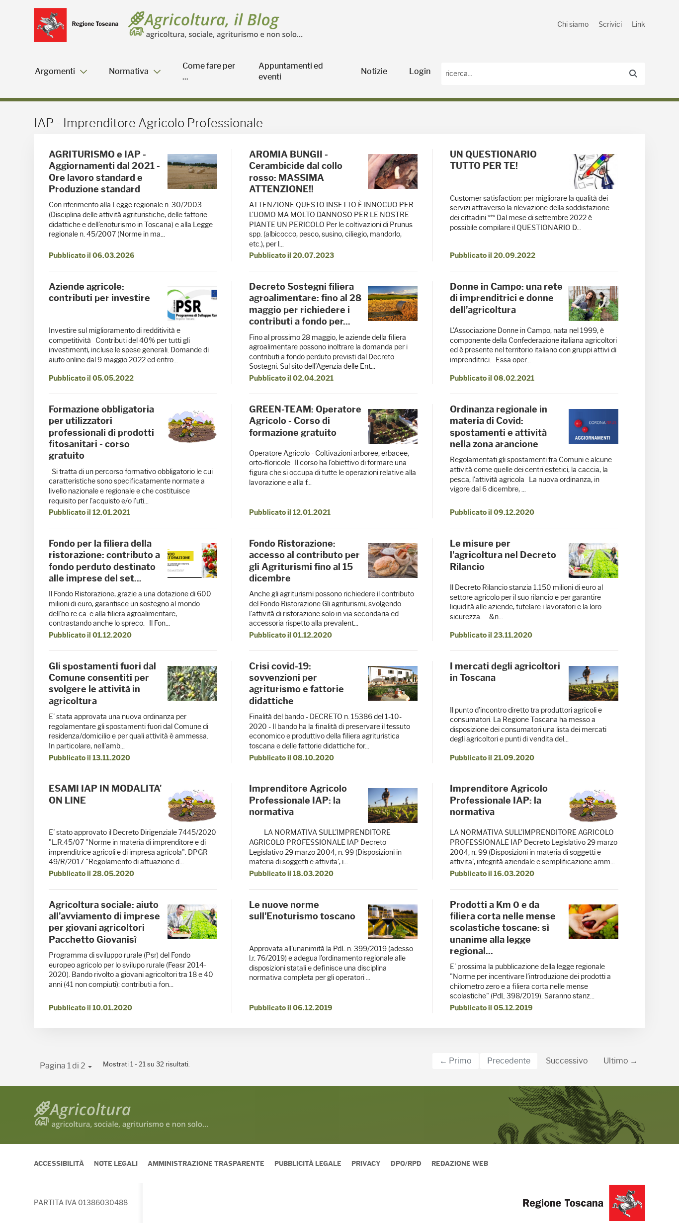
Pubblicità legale (307, 1163)
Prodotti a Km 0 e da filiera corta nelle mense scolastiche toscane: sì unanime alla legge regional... (503, 928)
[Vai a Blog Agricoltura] (215, 25)
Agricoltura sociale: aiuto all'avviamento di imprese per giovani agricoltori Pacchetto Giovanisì (104, 922)
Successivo (567, 1060)
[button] (66, 1066)
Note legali (116, 1163)
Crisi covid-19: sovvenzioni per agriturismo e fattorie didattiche (296, 684)
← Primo (455, 1060)
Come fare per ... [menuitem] (208, 71)
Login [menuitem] (419, 71)
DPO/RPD (406, 1163)
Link (638, 24)
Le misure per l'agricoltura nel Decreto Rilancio (503, 555)
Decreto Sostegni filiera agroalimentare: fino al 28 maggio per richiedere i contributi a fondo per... (305, 304)
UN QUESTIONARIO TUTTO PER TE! (493, 160)
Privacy (366, 1163)
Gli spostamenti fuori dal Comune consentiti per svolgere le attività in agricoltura (102, 684)
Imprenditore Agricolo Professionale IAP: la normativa (298, 800)
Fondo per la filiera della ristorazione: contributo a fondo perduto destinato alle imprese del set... (104, 561)
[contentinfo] (339, 1154)
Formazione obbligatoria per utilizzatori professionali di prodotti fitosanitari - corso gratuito (101, 433)
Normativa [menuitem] (129, 71)
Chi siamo (573, 24)
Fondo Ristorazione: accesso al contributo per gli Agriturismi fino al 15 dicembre (304, 561)
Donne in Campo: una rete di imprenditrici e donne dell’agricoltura (506, 298)
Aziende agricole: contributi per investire (99, 292)
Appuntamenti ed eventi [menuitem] (290, 71)
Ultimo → (620, 1060)
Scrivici (610, 24)
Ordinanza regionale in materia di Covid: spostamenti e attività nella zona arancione (498, 427)
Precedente (508, 1060)
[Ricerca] (633, 74)
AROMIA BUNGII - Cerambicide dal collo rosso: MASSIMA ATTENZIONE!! (295, 172)
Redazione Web (459, 1163)
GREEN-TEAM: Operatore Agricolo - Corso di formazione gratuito (305, 421)
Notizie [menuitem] (374, 71)
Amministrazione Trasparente (206, 1163)
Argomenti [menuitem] (55, 71)
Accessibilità (59, 1163)
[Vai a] (76, 25)
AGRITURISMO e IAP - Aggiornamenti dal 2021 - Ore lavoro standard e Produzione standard (104, 172)
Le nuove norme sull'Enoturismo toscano (302, 910)
